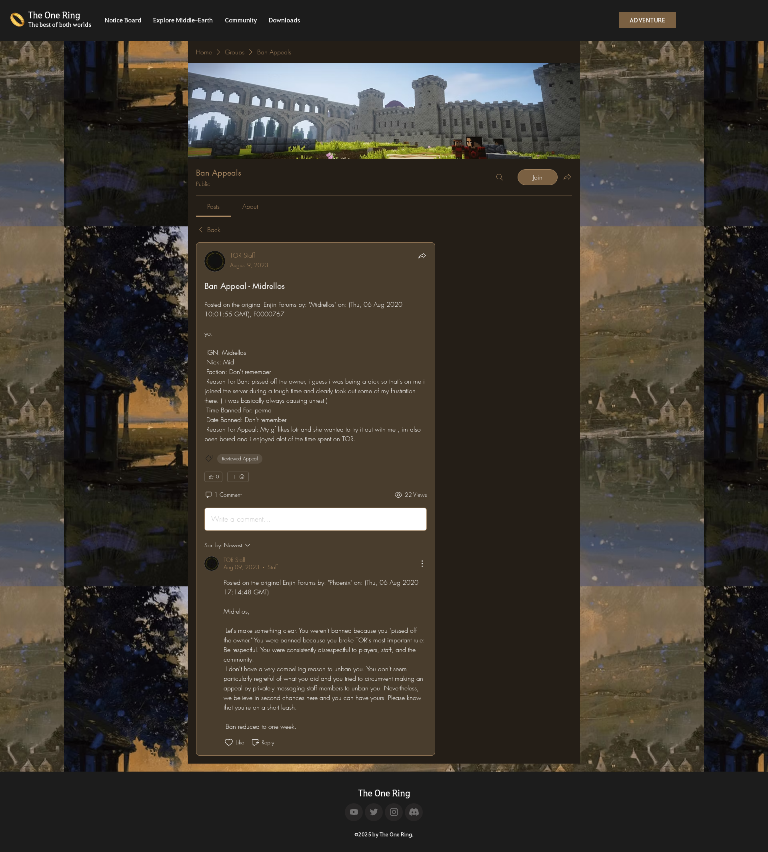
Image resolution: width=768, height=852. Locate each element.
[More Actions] (422, 563)
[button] (123, 22)
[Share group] (567, 177)
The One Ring (384, 793)
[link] (213, 206)
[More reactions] (238, 477)
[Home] (354, 812)
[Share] (422, 255)
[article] (315, 499)
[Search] (499, 177)
